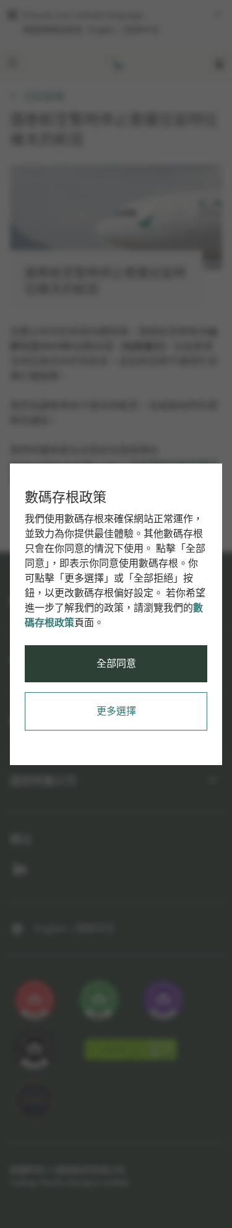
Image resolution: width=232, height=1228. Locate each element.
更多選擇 (116, 711)
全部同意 (116, 663)
